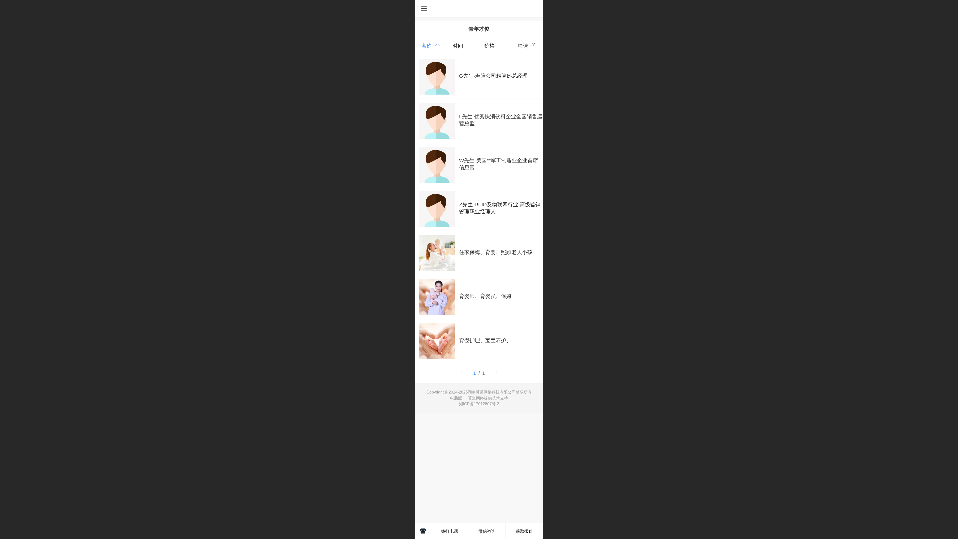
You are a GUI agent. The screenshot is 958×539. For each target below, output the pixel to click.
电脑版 (456, 398)
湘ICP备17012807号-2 (479, 404)
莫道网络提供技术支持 (488, 398)
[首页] (423, 531)
